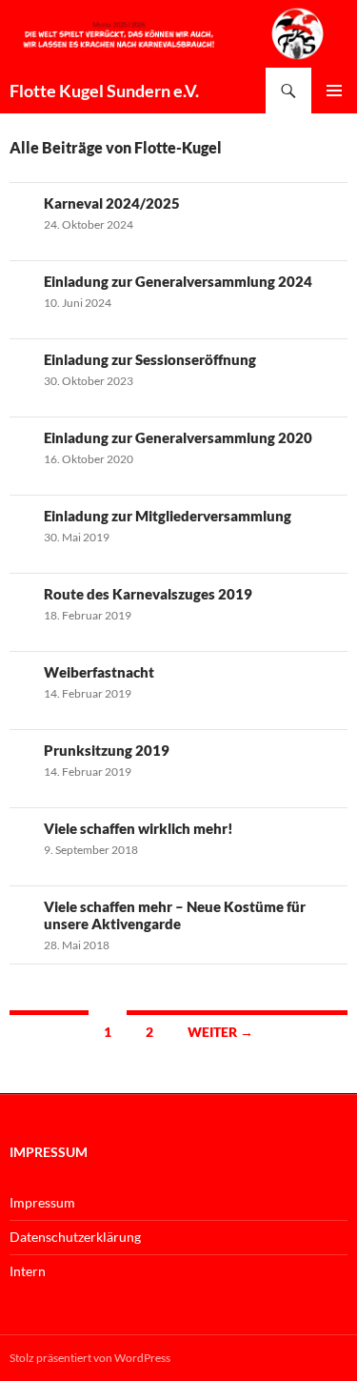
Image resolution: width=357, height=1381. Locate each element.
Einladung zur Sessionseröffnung (150, 359)
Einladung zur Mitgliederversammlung (167, 515)
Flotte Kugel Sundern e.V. (104, 90)
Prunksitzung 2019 (106, 750)
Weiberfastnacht (99, 671)
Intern (28, 1271)
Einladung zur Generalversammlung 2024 (178, 281)
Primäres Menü (334, 90)
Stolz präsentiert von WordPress (90, 1358)
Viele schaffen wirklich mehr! (138, 828)
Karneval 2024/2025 (112, 203)
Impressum (42, 1202)
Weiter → (220, 1032)
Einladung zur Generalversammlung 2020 (178, 437)
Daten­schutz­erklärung (75, 1237)
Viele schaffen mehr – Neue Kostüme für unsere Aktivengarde (175, 915)
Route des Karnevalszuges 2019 (148, 593)
